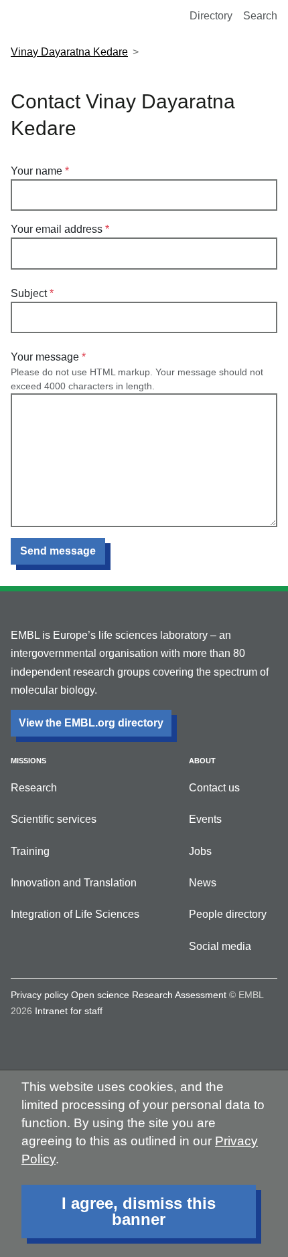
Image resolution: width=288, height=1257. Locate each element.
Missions (28, 761)
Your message (45, 357)
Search (260, 15)
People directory (228, 914)
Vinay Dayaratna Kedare (69, 52)
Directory (211, 15)
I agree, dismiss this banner (139, 1211)
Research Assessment (179, 994)
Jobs (200, 851)
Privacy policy (39, 994)
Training (30, 851)
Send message (58, 551)
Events (205, 819)
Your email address (56, 229)
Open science (100, 994)
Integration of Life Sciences (75, 914)
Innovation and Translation (74, 882)
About (202, 761)
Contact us (214, 787)
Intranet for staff (68, 1010)
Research (34, 787)
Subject (29, 293)
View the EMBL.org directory (91, 723)
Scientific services (53, 819)
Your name (36, 171)
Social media (220, 946)
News (202, 882)
